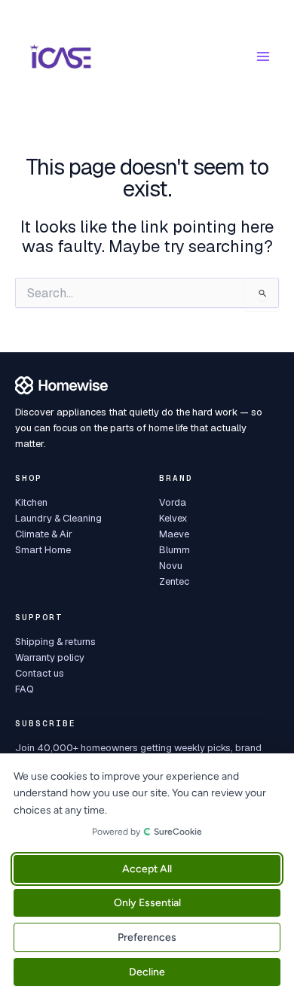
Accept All (147, 869)
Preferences (147, 937)
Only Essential (147, 902)
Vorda (172, 502)
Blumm (174, 549)
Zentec (174, 581)
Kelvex (173, 518)
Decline (147, 972)
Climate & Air (43, 534)
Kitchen (31, 502)
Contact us (39, 673)
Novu (170, 565)
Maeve (174, 534)
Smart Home (43, 549)
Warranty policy (49, 657)
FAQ (24, 689)
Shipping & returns (55, 641)
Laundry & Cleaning (58, 518)
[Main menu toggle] (263, 56)
